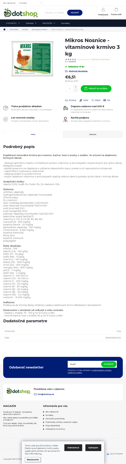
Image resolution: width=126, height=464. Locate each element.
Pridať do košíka (98, 88)
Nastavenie (33, 459)
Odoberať (109, 364)
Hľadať (75, 12)
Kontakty (23, 3)
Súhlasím (93, 448)
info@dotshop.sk (46, 394)
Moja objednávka (53, 425)
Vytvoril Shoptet (116, 454)
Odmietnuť (73, 448)
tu (40, 454)
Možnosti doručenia (78, 71)
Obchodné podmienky (55, 419)
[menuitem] (13, 23)
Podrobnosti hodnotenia (100, 59)
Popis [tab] (33, 134)
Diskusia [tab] (92, 134)
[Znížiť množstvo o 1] (76, 90)
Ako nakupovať (9, 3)
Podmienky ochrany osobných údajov (62, 422)
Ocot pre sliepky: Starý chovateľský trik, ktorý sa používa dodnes (20, 424)
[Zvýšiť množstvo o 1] (76, 87)
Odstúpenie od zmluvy (55, 429)
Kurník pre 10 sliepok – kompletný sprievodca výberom (17, 413)
